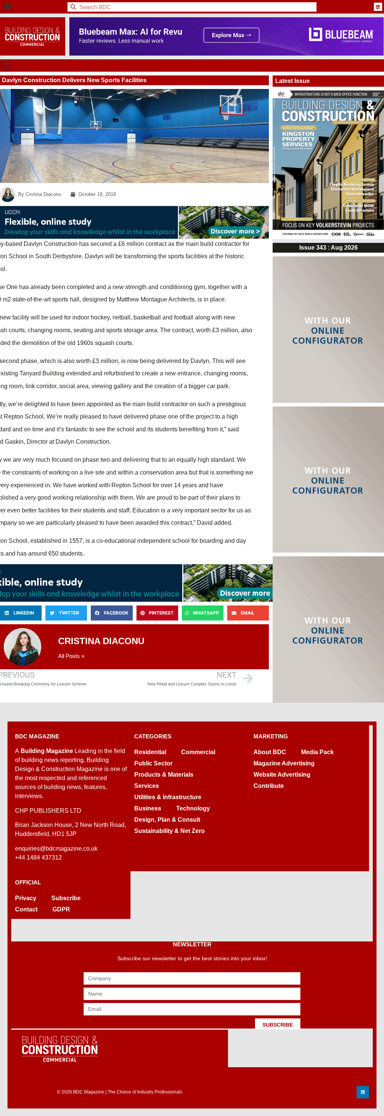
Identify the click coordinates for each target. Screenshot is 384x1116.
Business (147, 808)
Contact (26, 909)
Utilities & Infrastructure (167, 797)
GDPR (61, 909)
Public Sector (153, 763)
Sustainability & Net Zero (169, 831)
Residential (150, 752)
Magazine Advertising (284, 763)
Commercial (198, 752)
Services (146, 786)
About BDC (270, 752)
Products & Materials (164, 774)
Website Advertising (282, 774)
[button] (8, 7)
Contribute (269, 786)
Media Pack (317, 752)
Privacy (25, 898)
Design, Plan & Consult (167, 819)
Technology (193, 808)
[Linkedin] (378, 7)
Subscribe (66, 898)
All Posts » (71, 656)
